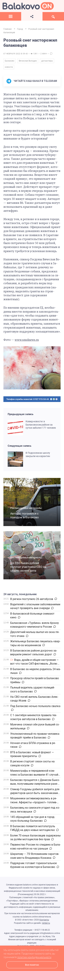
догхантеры (47, 61)
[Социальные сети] (31, 16)
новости (9, 67)
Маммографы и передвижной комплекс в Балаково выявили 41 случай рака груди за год (34, 774)
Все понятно (32, 964)
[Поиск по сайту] (53, 16)
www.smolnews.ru (27, 339)
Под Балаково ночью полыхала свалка (35, 706)
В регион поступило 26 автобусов (31, 599)
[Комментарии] (55, 599)
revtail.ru (46, 923)
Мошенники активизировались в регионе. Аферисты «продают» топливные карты (33, 802)
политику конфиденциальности (34, 957)
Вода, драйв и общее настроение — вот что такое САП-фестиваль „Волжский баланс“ (34, 663)
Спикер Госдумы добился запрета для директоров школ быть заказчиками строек (34, 793)
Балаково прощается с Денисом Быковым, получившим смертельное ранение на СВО (35, 783)
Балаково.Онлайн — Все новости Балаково (28, 6)
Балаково (9, 61)
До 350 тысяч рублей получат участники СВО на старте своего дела (28, 566)
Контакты (44, 920)
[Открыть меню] (10, 16)
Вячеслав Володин (28, 61)
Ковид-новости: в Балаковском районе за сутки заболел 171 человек (41, 424)
